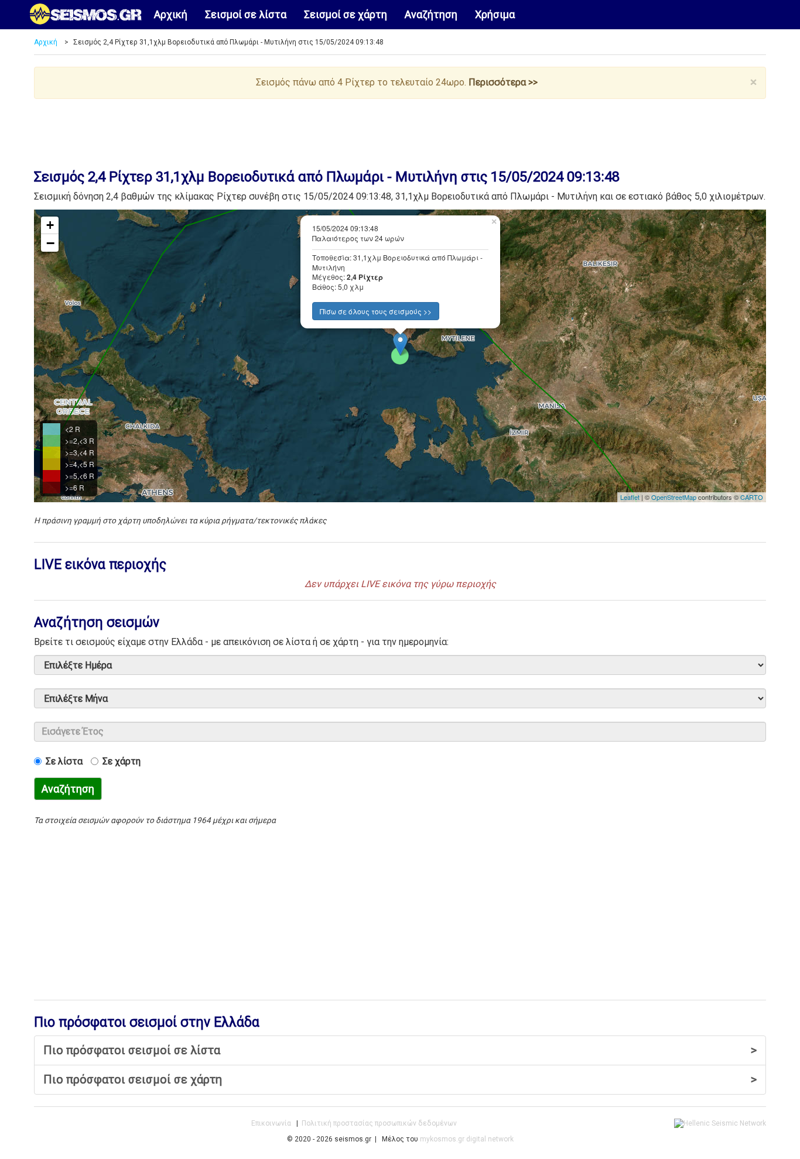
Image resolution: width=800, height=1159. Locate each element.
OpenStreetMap (673, 497)
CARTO (751, 497)
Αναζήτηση (431, 14)
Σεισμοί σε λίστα (245, 14)
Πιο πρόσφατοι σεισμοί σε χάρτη (400, 1079)
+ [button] (50, 225)
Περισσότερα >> (503, 82)
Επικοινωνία (271, 1123)
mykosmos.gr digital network (467, 1139)
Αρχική (170, 14)
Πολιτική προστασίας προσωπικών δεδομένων (379, 1123)
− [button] (50, 243)
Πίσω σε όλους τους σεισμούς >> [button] (376, 311)
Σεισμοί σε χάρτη (345, 14)
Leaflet (630, 497)
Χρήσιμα (495, 14)
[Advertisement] (400, 131)
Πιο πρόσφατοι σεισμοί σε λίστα (400, 1050)
